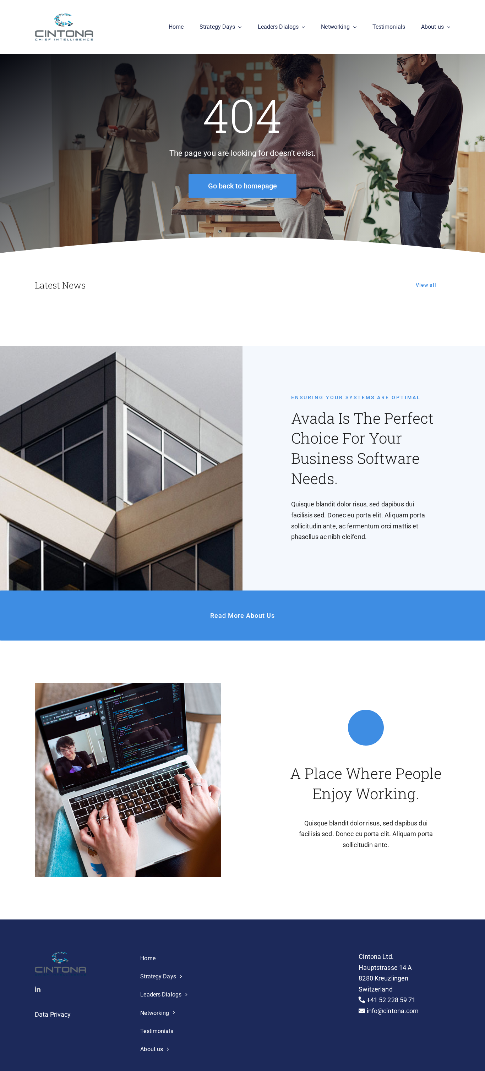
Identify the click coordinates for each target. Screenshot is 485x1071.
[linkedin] (37, 989)
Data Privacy (53, 1014)
